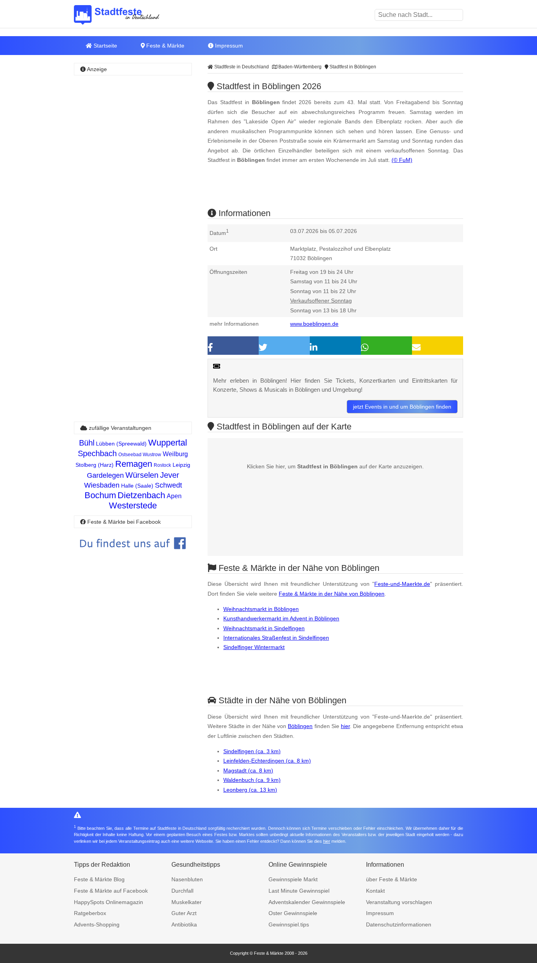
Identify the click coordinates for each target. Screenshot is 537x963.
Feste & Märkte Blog (99, 879)
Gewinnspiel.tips (288, 924)
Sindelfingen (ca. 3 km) (252, 751)
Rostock (162, 465)
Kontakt (375, 891)
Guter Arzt (184, 913)
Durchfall (182, 891)
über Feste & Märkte (391, 879)
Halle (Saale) (137, 485)
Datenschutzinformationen (398, 924)
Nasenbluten (187, 879)
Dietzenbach (141, 495)
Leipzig (181, 465)
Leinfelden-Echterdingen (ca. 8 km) (267, 761)
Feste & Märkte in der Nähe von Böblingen (331, 594)
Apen (174, 496)
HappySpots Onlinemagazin (108, 902)
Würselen (141, 475)
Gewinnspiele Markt (293, 879)
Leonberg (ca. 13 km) (250, 790)
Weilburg (175, 454)
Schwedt (168, 485)
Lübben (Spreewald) (121, 443)
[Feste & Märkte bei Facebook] (133, 555)
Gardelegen (105, 475)
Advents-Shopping (97, 924)
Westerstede (133, 505)
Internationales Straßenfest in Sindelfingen (276, 638)
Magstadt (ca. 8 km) (248, 770)
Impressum (228, 45)
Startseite (104, 45)
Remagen (133, 464)
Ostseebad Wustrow (139, 454)
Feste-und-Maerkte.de (402, 584)
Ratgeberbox (90, 913)
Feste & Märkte (164, 45)
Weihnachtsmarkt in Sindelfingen (264, 628)
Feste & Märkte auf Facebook (111, 891)
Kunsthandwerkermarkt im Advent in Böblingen (281, 618)
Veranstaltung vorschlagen (399, 902)
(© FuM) (402, 160)
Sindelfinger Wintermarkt (254, 647)
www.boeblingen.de (314, 324)
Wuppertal (167, 443)
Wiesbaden (102, 485)
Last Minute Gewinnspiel (298, 891)
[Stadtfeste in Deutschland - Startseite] (129, 15)
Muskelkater (186, 902)
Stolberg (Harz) (94, 465)
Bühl (86, 442)
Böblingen (300, 726)
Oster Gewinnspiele (292, 913)
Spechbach (97, 453)
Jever (169, 475)
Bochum (100, 495)
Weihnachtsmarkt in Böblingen (261, 609)
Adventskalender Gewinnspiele (306, 902)
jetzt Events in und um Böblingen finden (402, 407)
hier (345, 726)
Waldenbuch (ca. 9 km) (252, 780)
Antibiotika (184, 924)
